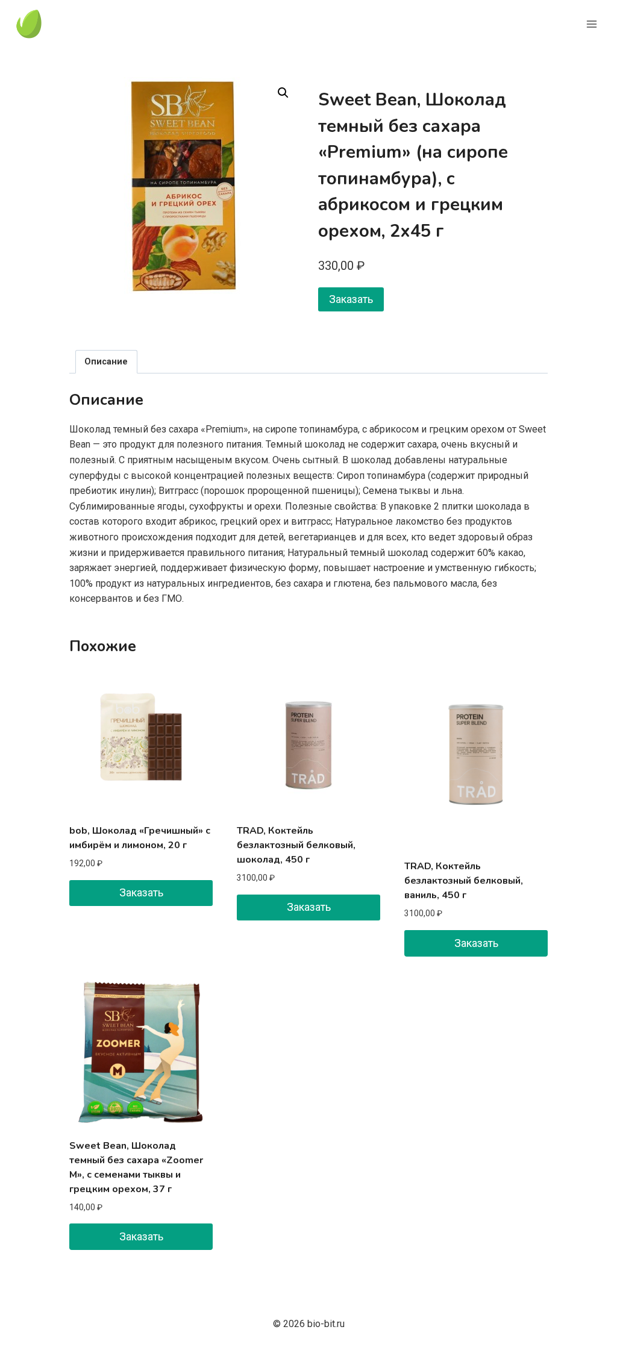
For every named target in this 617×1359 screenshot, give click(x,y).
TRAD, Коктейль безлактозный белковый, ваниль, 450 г (463, 881)
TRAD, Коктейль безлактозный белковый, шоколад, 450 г (296, 845)
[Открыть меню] (591, 23)
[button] (283, 93)
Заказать (351, 299)
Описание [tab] (106, 362)
